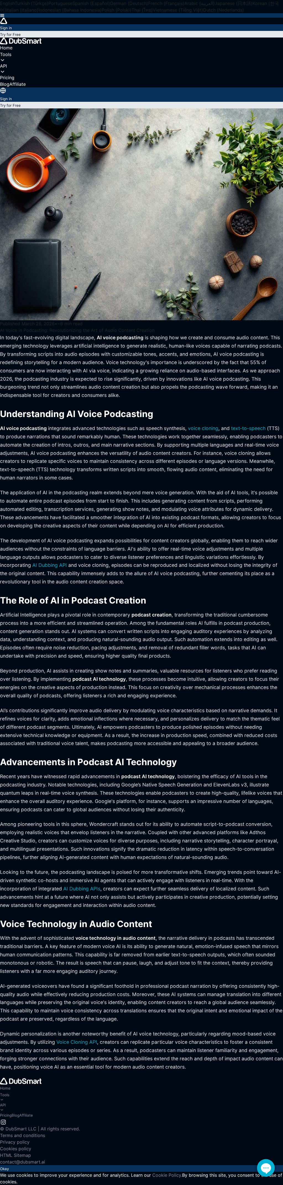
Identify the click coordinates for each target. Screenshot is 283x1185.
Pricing (6, 1115)
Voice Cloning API (76, 1042)
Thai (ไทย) (142, 10)
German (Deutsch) (129, 3)
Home (5, 1088)
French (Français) (166, 3)
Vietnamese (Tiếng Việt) (178, 10)
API (3, 1105)
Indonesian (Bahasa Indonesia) (70, 10)
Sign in (6, 28)
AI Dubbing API (49, 565)
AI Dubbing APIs (81, 889)
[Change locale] (3, 90)
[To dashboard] (141, 21)
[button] (141, 15)
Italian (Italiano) (22, 10)
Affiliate (26, 1115)
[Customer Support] (266, 1168)
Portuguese (60, 3)
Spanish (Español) (91, 3)
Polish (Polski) (117, 10)
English (7, 3)
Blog (15, 1115)
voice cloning (203, 428)
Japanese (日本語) (234, 3)
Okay (4, 1169)
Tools (4, 1095)
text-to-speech (248, 428)
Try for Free (10, 34)
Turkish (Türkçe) (31, 3)
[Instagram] (3, 1121)
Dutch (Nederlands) (223, 10)
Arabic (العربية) (199, 3)
